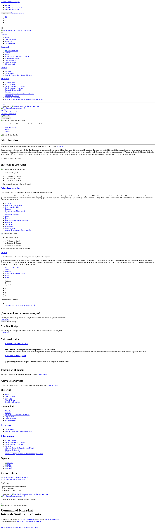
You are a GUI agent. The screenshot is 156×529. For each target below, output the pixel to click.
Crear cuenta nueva (17, 13)
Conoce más (5, 320)
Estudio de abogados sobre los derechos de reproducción (24, 99)
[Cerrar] (2, 32)
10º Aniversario (10, 64)
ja (5, 19)
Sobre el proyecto (11, 82)
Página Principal (10, 127)
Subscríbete (43, 374)
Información (7, 435)
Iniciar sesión (6, 13)
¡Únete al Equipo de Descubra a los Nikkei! (19, 94)
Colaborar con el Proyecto (14, 88)
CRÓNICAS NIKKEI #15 (16, 344)
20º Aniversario (11, 51)
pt (5, 22)
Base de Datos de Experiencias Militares (18, 75)
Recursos (8, 71)
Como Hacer (9, 73)
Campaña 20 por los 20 (13, 90)
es (5, 20)
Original (60, 146)
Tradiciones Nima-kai (12, 58)
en (6, 17)
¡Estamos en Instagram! (15, 356)
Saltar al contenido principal (10, 2)
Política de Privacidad (12, 98)
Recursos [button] (4, 68)
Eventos (8, 54)
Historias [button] (4, 34)
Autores (7, 131)
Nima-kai (8, 53)
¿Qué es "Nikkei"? (11, 84)
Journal (7, 38)
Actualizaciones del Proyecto (15, 86)
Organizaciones (10, 60)
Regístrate (20, 521)
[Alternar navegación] (2, 28)
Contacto (8, 92)
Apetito (4, 253)
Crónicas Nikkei (10, 39)
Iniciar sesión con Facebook (28, 527)
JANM (7, 5)
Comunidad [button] (5, 47)
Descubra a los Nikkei (12, 9)
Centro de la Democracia (13, 7)
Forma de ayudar (52, 385)
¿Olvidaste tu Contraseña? (32, 521)
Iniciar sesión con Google (9, 527)
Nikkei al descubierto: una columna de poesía (20, 305)
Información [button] (5, 79)
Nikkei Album (10, 43)
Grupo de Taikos (10, 62)
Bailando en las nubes (10, 188)
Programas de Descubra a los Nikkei (17, 56)
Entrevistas (8, 41)
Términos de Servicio (12, 96)
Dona (3, 104)
